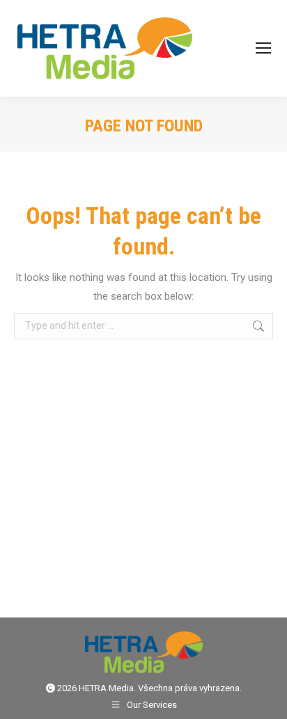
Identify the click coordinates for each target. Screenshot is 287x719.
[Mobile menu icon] (263, 48)
